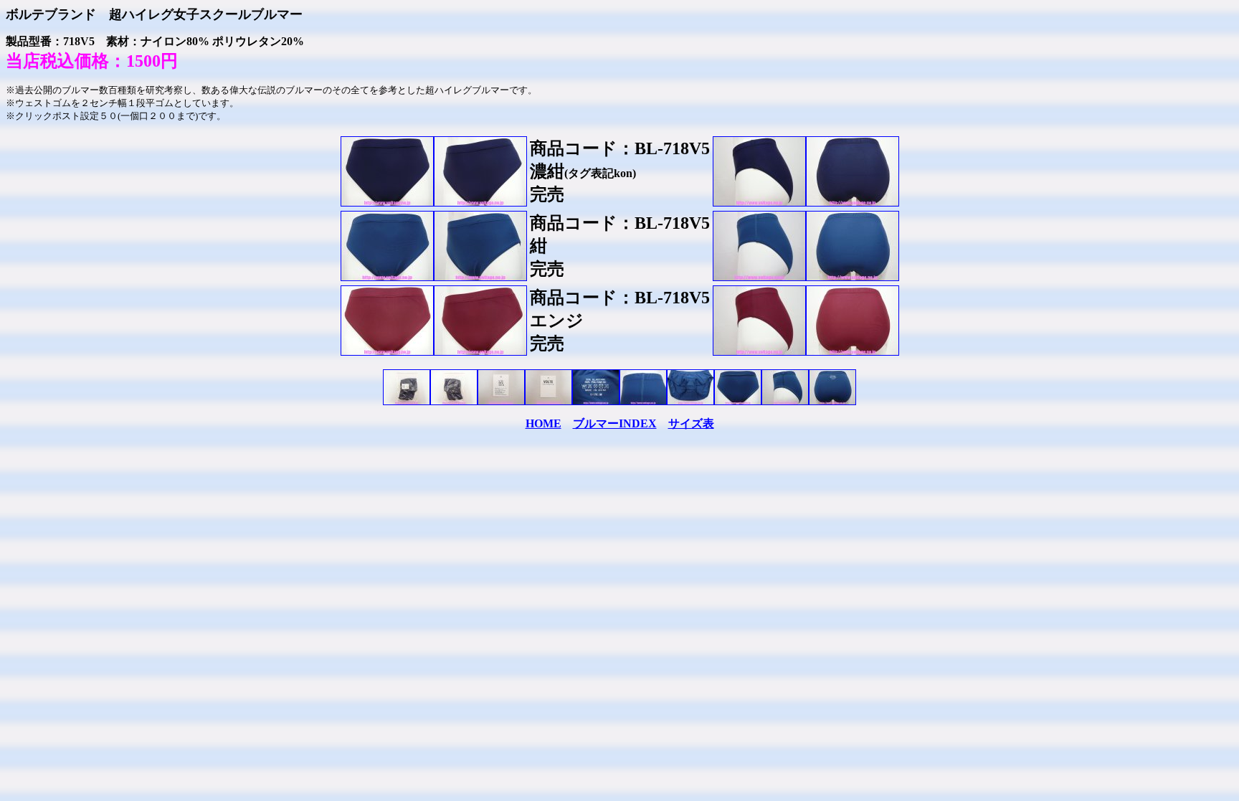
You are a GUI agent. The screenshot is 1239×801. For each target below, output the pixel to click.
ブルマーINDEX (615, 423)
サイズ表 (691, 423)
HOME (543, 423)
